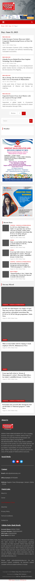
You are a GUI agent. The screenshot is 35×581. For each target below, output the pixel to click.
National (12, 225)
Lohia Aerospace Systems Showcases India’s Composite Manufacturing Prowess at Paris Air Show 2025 (17, 41)
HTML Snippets (12, 580)
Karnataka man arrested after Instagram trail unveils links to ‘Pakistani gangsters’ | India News (20, 265)
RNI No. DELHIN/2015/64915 (24, 576)
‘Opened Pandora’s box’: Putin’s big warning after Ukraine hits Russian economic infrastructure (21, 275)
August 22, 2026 (14, 237)
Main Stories (14, 271)
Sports (12, 250)
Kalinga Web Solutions (20, 574)
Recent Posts (8, 222)
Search (31, 121)
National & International (23, 225)
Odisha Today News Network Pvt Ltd (21, 571)
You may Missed (8, 284)
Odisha (12, 240)
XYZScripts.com (23, 580)
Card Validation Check (8, 502)
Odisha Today (13, 45)
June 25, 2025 (5, 45)
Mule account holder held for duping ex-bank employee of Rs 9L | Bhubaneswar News (21, 243)
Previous (13, 113)
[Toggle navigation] (3, 22)
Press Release (6, 37)
